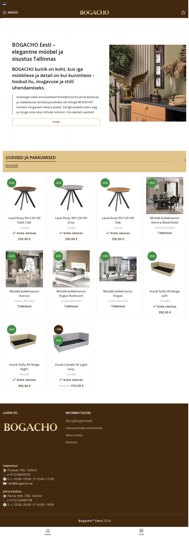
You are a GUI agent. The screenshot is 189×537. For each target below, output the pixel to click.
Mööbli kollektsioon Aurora (24, 293)
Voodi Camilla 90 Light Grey (71, 366)
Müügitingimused (79, 421)
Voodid (164, 301)
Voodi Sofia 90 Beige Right (24, 366)
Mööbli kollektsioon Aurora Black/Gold (164, 220)
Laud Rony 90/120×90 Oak (118, 220)
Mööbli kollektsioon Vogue (118, 293)
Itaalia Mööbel (165, 228)
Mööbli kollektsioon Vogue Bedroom (71, 293)
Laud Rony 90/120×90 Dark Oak (24, 220)
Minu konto (74, 435)
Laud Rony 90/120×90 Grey (71, 220)
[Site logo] (95, 12)
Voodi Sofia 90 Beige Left (165, 293)
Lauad (24, 228)
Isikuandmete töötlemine (84, 428)
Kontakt (71, 442)
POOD (56, 122)
